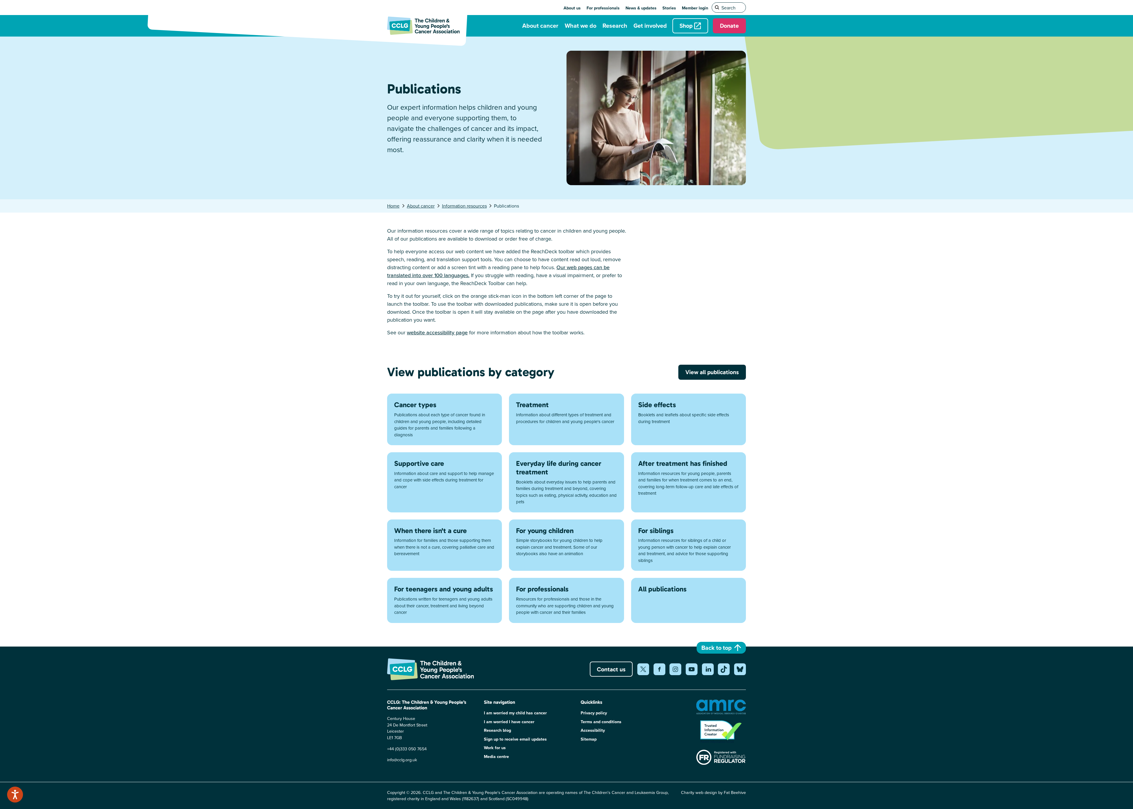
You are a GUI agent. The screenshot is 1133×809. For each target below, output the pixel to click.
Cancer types (415, 404)
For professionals (603, 8)
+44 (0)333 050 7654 (407, 749)
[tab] (396, 205)
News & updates (641, 8)
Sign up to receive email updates (515, 739)
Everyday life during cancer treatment (558, 467)
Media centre (496, 756)
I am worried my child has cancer (515, 713)
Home (393, 206)
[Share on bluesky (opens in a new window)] (740, 669)
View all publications (712, 372)
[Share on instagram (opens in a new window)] (675, 669)
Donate (729, 25)
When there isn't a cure (430, 530)
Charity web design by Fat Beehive (713, 792)
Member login (695, 8)
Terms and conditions (601, 721)
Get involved (650, 25)
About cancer (540, 25)
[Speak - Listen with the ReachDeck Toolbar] (15, 795)
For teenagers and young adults (443, 589)
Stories (669, 8)
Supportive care (419, 463)
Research (614, 25)
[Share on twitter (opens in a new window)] (643, 669)
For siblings (656, 530)
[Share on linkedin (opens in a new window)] (708, 669)
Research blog (497, 730)
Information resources (464, 206)
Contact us (611, 669)
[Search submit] (717, 7)
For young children (545, 530)
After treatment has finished (682, 463)
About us (572, 8)
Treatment (532, 404)
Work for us (495, 747)
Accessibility (593, 730)
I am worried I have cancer (509, 721)
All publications (662, 589)
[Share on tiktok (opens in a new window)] (724, 669)
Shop (686, 25)
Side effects (657, 404)
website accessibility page (437, 332)
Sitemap (589, 739)
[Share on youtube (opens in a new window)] (692, 669)
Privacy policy (594, 713)
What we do (580, 25)
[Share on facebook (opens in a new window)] (659, 669)
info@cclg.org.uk (402, 760)
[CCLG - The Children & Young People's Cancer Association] (427, 26)
